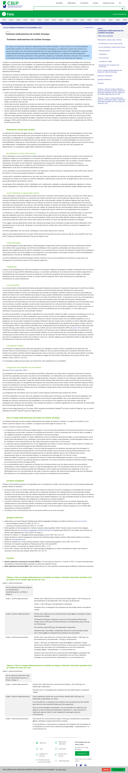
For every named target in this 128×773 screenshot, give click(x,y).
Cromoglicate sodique (105, 61)
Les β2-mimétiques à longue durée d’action (112, 47)
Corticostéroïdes (104, 58)
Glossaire (101, 83)
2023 (25, 20)
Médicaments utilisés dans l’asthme (110, 40)
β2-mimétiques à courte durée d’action (111, 43)
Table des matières (110, 32)
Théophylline (103, 54)
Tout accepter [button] (118, 769)
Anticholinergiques (104, 51)
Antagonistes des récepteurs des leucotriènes (109, 65)
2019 (54, 20)
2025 (11, 20)
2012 (103, 20)
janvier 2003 (77, 328)
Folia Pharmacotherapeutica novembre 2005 (23, 28)
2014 (89, 20)
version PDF (89, 27)
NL (120, 3)
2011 (110, 20)
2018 (61, 20)
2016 (75, 20)
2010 (118, 20)
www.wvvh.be (82, 521)
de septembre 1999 (18, 370)
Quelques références (104, 79)
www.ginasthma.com (19, 539)
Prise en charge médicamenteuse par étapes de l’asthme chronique (110, 71)
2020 (46, 20)
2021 (39, 20)
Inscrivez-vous (82, 753)
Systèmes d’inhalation (105, 76)
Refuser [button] (106, 769)
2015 (82, 20)
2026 (4, 20)
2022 (32, 20)
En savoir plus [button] (61, 769)
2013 (96, 20)
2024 (18, 20)
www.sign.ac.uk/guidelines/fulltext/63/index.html (37, 530)
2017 (68, 20)
